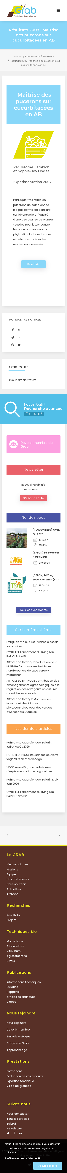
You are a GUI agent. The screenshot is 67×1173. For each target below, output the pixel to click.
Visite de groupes (19, 1086)
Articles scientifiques (21, 997)
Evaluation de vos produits (25, 1076)
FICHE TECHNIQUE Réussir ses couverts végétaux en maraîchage (32, 757)
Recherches (32, 56)
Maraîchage (15, 941)
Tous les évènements (34, 610)
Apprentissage (17, 1050)
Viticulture (14, 951)
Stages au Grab (18, 1043)
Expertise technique (20, 1081)
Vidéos (11, 1002)
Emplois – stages (18, 1036)
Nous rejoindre (16, 1023)
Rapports (13, 992)
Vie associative (17, 864)
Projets (11, 920)
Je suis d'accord (47, 1165)
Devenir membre (18, 1029)
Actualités (14, 889)
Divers (11, 961)
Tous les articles (18, 1119)
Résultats (48, 56)
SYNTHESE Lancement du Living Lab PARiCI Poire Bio (30, 794)
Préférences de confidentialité (22, 1158)
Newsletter (14, 1128)
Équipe (11, 874)
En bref (11, 1124)
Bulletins (12, 987)
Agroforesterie (17, 956)
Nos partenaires (18, 879)
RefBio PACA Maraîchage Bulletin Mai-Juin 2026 (32, 782)
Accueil (17, 56)
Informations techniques (24, 982)
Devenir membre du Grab (36, 445)
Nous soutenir (16, 884)
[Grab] (22, 10)
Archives (12, 894)
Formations (14, 1071)
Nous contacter (17, 1114)
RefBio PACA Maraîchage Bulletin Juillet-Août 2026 (29, 744)
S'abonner (31, 498)
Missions (12, 869)
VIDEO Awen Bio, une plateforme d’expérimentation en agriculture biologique (29, 769)
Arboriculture (15, 946)
